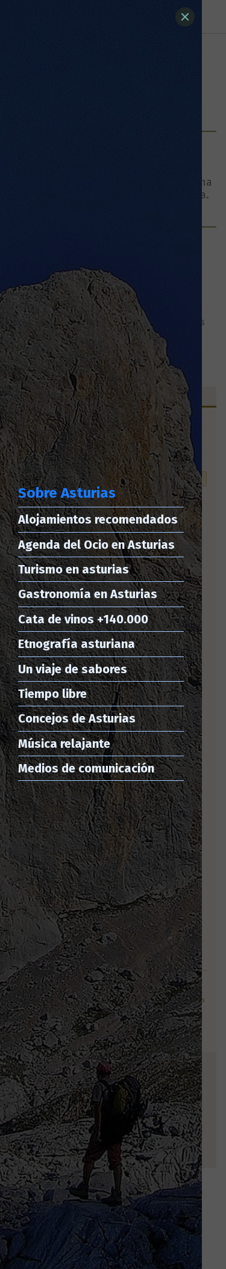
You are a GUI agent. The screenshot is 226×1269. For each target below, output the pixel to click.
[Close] (185, 16)
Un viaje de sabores (72, 669)
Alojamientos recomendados (98, 519)
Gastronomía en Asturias (87, 594)
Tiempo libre (52, 693)
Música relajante (64, 743)
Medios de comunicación (86, 768)
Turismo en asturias (73, 569)
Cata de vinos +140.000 (83, 619)
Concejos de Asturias (77, 718)
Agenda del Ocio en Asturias (96, 544)
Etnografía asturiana (76, 644)
